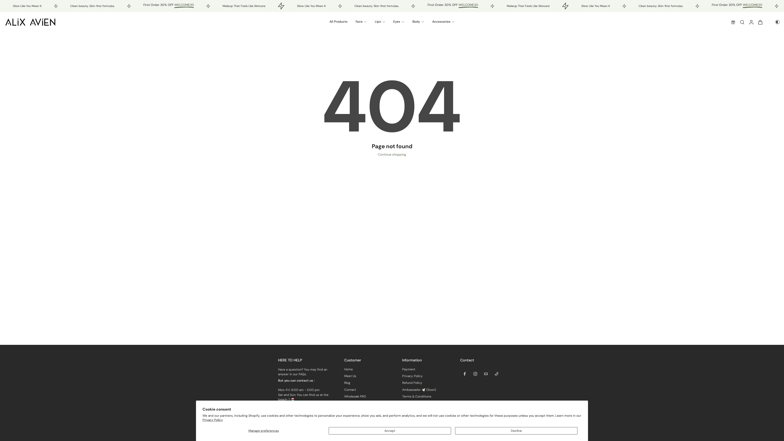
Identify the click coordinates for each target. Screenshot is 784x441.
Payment (408, 369)
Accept (389, 431)
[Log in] (751, 22)
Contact (350, 390)
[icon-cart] (760, 22)
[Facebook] (464, 373)
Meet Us (350, 376)
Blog (347, 383)
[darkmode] (774, 22)
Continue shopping (392, 155)
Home (348, 369)
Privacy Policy (213, 420)
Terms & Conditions (416, 396)
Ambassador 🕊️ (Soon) (419, 390)
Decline (516, 431)
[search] (742, 22)
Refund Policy (412, 383)
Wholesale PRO (355, 396)
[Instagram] (475, 373)
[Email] (485, 373)
